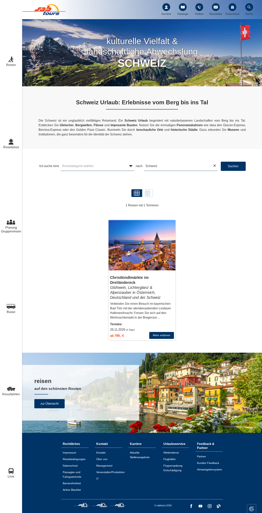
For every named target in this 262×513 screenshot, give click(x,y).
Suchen (233, 166)
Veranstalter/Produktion (110, 472)
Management (104, 465)
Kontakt (100, 452)
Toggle (251, 508)
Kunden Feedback (208, 462)
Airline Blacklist (72, 489)
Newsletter (215, 13)
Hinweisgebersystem (209, 469)
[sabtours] (44, 9)
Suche (249, 13)
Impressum (69, 452)
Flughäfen (169, 459)
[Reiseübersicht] (136, 193)
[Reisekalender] (147, 193)
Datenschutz (70, 465)
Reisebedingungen (74, 459)
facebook (191, 506)
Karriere (166, 13)
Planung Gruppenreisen (11, 229)
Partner (201, 456)
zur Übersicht (49, 403)
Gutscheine (232, 13)
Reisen (11, 65)
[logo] (81, 505)
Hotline (199, 13)
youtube (200, 506)
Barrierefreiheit (72, 483)
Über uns (101, 459)
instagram (209, 506)
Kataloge (182, 13)
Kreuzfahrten (11, 394)
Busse (11, 312)
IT (97, 478)
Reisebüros (11, 147)
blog (219, 506)
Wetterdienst (171, 452)
